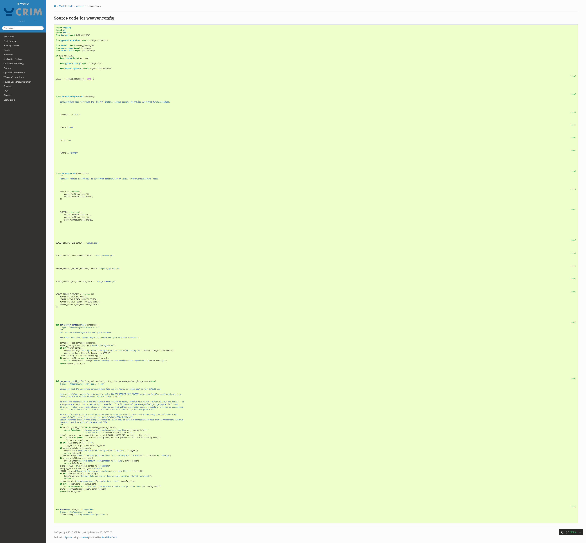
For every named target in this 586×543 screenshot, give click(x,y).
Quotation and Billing (14, 64)
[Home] (55, 6)
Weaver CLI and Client (14, 77)
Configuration (10, 41)
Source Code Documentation (17, 82)
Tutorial (7, 50)
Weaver (24, 4)
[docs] (573, 76)
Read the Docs (109, 537)
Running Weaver (11, 46)
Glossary (7, 95)
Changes (7, 86)
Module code (66, 6)
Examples (8, 68)
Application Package (13, 59)
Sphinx (68, 537)
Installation (9, 36)
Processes (8, 55)
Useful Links (9, 100)
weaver (80, 6)
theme (84, 537)
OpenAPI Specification (14, 73)
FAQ (6, 91)
